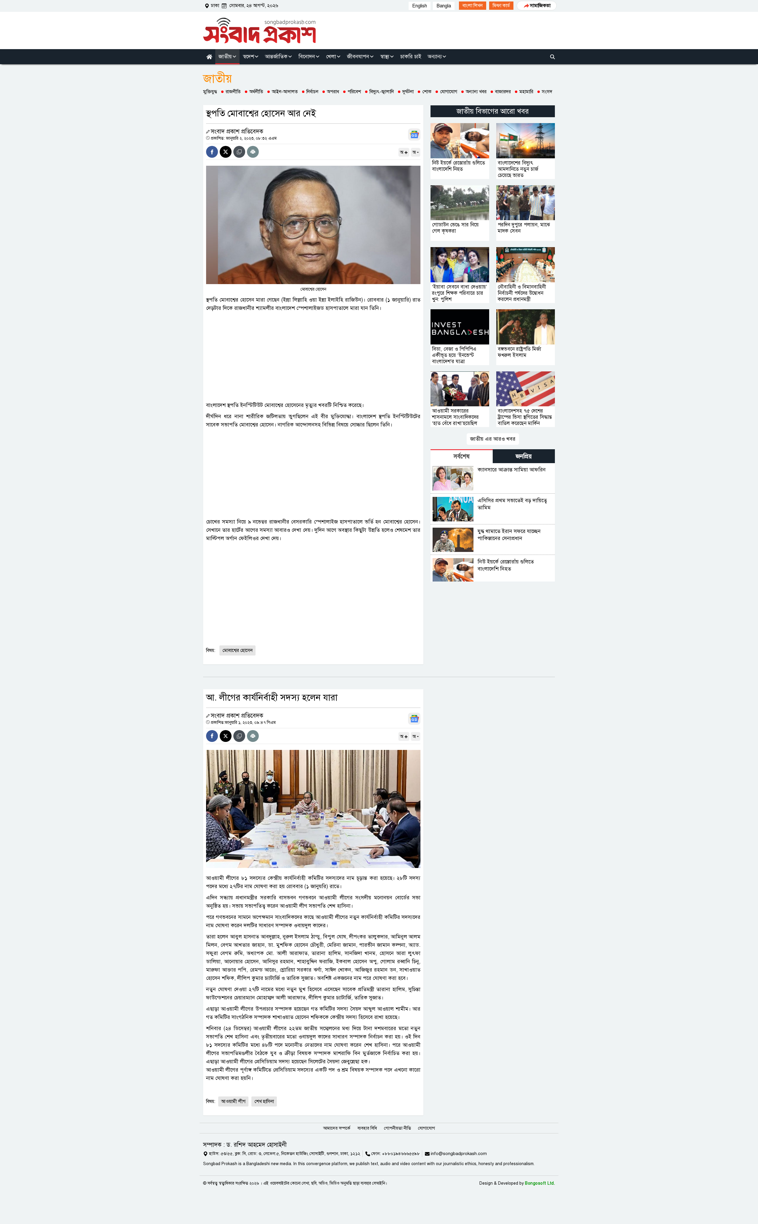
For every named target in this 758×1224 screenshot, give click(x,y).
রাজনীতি (233, 92)
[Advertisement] (313, 356)
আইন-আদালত (285, 92)
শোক (426, 92)
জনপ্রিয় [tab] (524, 456)
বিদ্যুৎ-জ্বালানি (382, 92)
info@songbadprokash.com (459, 1153)
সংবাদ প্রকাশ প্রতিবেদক (237, 131)
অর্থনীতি (256, 92)
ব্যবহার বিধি (367, 1128)
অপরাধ (333, 92)
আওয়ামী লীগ (233, 1101)
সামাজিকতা (540, 6)
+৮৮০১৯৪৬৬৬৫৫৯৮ (401, 1153)
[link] (472, 5)
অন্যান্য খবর (476, 92)
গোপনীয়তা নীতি (397, 1128)
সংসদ (547, 92)
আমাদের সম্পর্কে (336, 1128)
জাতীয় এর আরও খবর (492, 439)
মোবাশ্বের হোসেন (237, 650)
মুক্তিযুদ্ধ (210, 92)
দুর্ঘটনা (408, 92)
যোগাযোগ (448, 92)
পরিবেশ (354, 92)
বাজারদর (503, 92)
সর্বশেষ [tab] (462, 456)
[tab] (462, 456)
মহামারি (526, 92)
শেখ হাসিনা (264, 1101)
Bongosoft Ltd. (540, 1183)
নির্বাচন (312, 92)
